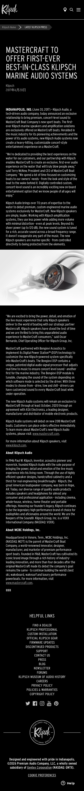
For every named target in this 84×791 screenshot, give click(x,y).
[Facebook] (35, 703)
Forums (42, 672)
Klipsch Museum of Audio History (42, 677)
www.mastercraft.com (46, 433)
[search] (71, 10)
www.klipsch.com (16, 445)
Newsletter (42, 668)
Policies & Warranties (42, 690)
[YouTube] (49, 703)
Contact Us (42, 655)
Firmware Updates (42, 642)
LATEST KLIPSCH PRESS (36, 27)
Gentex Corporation (39, 767)
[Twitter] (27, 703)
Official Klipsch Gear (42, 638)
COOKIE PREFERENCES (42, 775)
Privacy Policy (42, 685)
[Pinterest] (56, 703)
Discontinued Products (42, 647)
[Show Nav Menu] (78, 10)
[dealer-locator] (65, 10)
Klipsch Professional (42, 629)
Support (42, 651)
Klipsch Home (9, 27)
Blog (42, 664)
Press (42, 659)
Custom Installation (42, 634)
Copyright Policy (42, 694)
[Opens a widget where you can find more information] (68, 783)
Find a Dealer (42, 625)
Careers (42, 681)
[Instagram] (42, 703)
